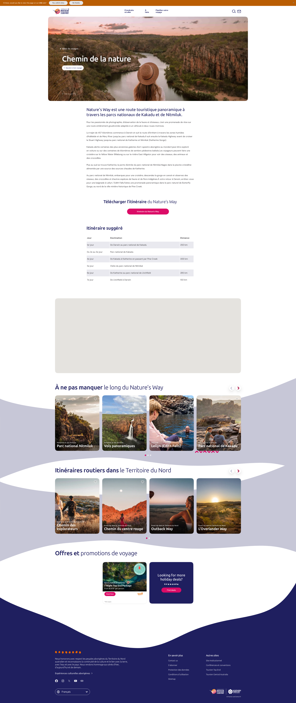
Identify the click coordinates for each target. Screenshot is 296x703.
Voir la (70, 94)
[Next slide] (238, 388)
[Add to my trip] (95, 399)
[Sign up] (239, 11)
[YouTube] (75, 680)
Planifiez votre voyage (162, 11)
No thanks (76, 3)
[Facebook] (56, 680)
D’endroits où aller (129, 11)
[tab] (145, 455)
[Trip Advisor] (81, 680)
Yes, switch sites (58, 3)
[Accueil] (61, 11)
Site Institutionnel (214, 660)
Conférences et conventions (218, 665)
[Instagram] (62, 680)
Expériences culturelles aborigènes (73, 673)
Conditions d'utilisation (178, 674)
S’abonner (172, 665)
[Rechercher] (234, 11)
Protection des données (178, 670)
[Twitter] (69, 680)
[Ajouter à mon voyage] (190, 399)
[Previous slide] (231, 388)
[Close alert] (293, 2)
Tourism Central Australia (217, 674)
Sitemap (172, 679)
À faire (147, 11)
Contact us (173, 660)
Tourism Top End (213, 670)
